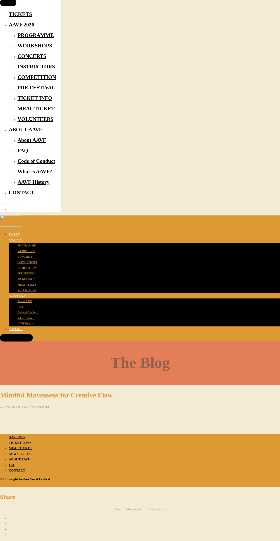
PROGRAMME (36, 35)
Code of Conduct (36, 161)
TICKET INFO (35, 98)
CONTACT (21, 192)
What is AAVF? (35, 171)
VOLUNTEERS (35, 119)
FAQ (23, 150)
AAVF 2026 (21, 25)
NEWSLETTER (20, 454)
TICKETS (20, 14)
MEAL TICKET (36, 108)
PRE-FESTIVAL (36, 87)
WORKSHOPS (35, 46)
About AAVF (32, 140)
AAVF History (33, 182)
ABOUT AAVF (25, 129)
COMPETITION (37, 77)
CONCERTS (32, 56)
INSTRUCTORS (36, 66)
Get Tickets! (16, 338)
